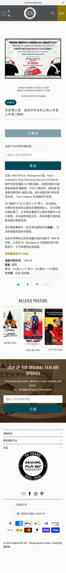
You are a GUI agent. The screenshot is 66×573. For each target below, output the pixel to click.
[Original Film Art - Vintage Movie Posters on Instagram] (36, 494)
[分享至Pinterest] (37, 285)
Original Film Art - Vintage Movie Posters (31, 543)
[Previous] (7, 59)
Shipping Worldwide (33, 2)
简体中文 (21, 504)
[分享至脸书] (28, 285)
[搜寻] (53, 13)
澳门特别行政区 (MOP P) (30, 513)
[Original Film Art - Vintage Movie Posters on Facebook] (29, 494)
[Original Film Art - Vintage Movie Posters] (30, 13)
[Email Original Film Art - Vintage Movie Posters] (23, 494)
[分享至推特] (18, 285)
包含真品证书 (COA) (17, 253)
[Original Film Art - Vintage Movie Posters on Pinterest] (42, 494)
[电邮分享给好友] (46, 285)
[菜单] (1, 13)
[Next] (58, 59)
